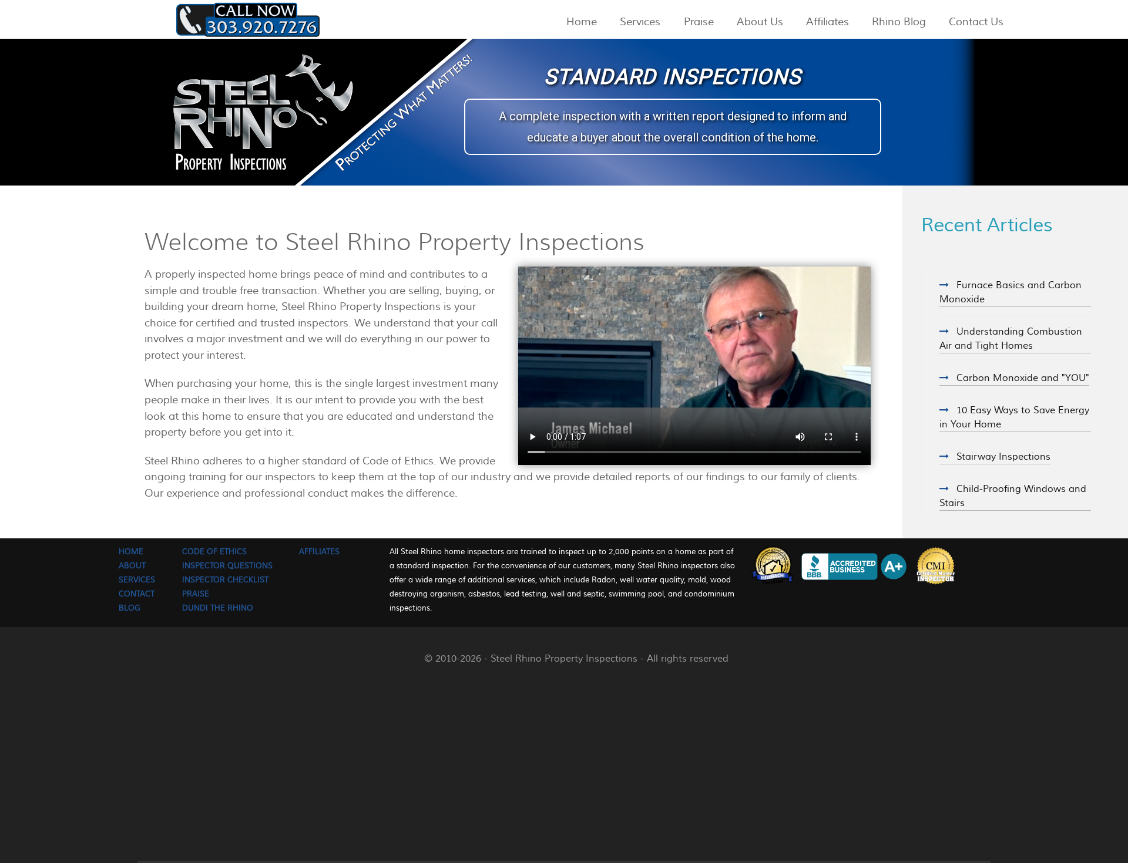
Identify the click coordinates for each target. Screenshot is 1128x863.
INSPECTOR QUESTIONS (227, 566)
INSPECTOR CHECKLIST (225, 580)
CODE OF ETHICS (214, 552)
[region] (564, 112)
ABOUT (132, 566)
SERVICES (137, 580)
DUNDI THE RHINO (217, 608)
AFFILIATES (319, 552)
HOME (131, 552)
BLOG (129, 608)
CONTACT (137, 594)
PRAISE (195, 594)
